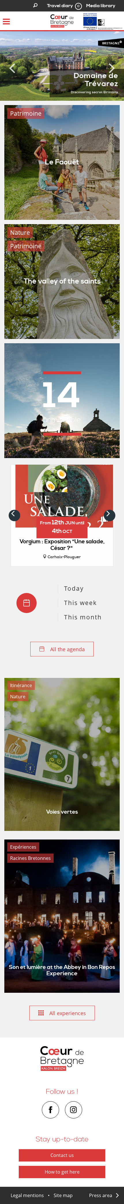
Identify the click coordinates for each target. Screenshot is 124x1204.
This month (83, 617)
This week (80, 603)
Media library (100, 6)
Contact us (62, 1155)
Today (74, 588)
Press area (100, 1195)
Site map (63, 1195)
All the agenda (67, 649)
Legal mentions (27, 1195)
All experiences (67, 1013)
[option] (62, 66)
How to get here (62, 1172)
